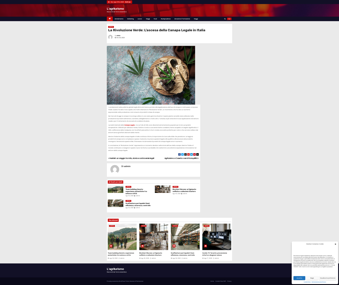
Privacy (229, 281)
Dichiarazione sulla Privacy (319, 282)
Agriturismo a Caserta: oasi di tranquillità (181, 158)
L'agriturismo (115, 8)
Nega (312, 278)
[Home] (110, 19)
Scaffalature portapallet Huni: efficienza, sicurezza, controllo (138, 204)
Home (212, 281)
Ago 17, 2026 (208, 258)
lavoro (140, 19)
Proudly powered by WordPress (116, 281)
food (155, 19)
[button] (335, 244)
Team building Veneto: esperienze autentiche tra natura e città (136, 191)
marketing (130, 19)
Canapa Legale (129, 125)
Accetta (299, 278)
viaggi (148, 19)
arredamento (119, 19)
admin (118, 35)
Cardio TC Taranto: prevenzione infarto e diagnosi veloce (214, 254)
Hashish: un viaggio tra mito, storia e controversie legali (131, 158)
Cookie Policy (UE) (220, 281)
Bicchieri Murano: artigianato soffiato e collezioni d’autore (184, 190)
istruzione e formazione (182, 19)
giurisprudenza (166, 19)
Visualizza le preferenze (327, 278)
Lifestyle (111, 27)
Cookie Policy (307, 282)
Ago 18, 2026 (130, 196)
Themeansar (139, 281)
